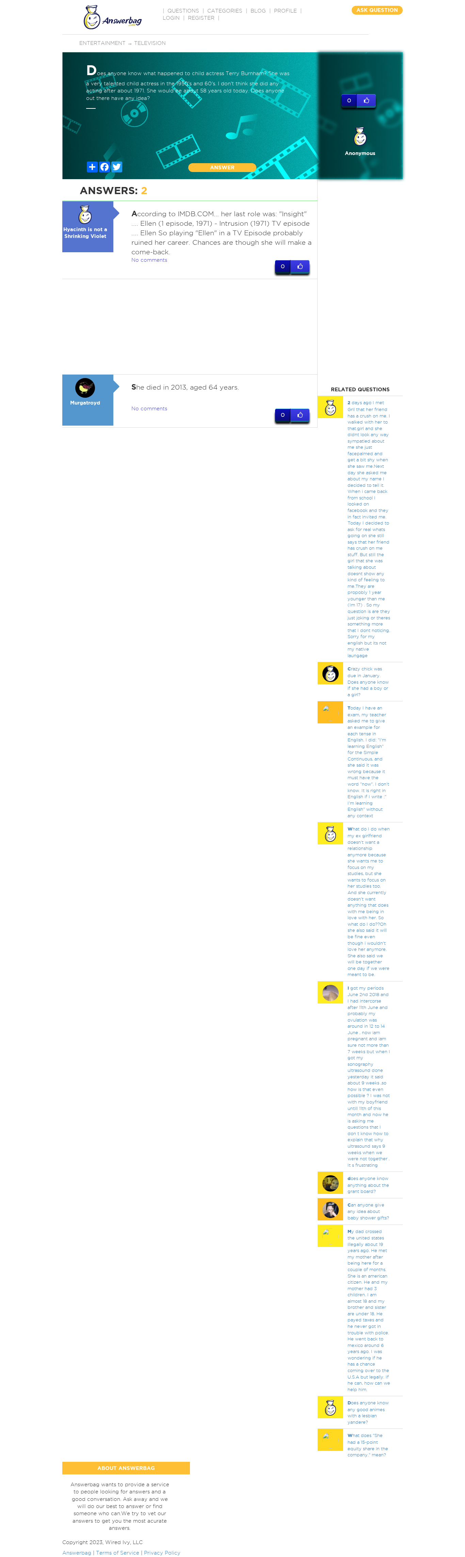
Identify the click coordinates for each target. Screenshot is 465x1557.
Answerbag (76, 1553)
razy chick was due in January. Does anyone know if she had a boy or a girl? (368, 681)
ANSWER (222, 167)
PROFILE (285, 11)
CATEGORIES (224, 11)
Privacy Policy (162, 1553)
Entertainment (102, 43)
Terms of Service (117, 1553)
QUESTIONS (183, 11)
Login (171, 18)
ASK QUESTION (377, 10)
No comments (149, 260)
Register (201, 18)
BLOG (258, 11)
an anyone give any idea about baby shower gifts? (368, 1211)
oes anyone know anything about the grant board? (368, 1185)
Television (150, 43)
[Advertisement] (190, 326)
